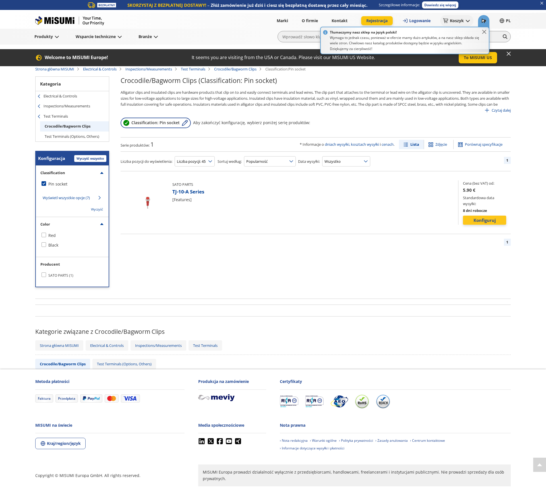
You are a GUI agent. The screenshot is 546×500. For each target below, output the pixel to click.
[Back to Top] (539, 465)
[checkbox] (72, 184)
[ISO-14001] (314, 401)
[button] (440, 5)
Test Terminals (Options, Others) (72, 136)
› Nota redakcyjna (294, 440)
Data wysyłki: (309, 161)
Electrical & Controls (100, 69)
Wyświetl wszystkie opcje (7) (66, 197)
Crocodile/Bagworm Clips (235, 69)
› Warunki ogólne (323, 440)
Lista (414, 144)
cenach (388, 144)
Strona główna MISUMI (54, 69)
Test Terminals (193, 69)
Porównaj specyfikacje (483, 144)
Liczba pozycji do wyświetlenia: (146, 161)
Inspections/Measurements (148, 69)
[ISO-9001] (289, 401)
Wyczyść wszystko (90, 158)
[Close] (484, 31)
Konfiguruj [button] (484, 220)
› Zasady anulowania (391, 440)
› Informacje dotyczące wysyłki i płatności (312, 448)
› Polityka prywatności (356, 440)
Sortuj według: (230, 161)
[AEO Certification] (339, 401)
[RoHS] (362, 401)
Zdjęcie (441, 144)
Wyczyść (97, 209)
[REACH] (383, 401)
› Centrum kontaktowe (427, 440)
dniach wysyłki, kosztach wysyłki (352, 144)
